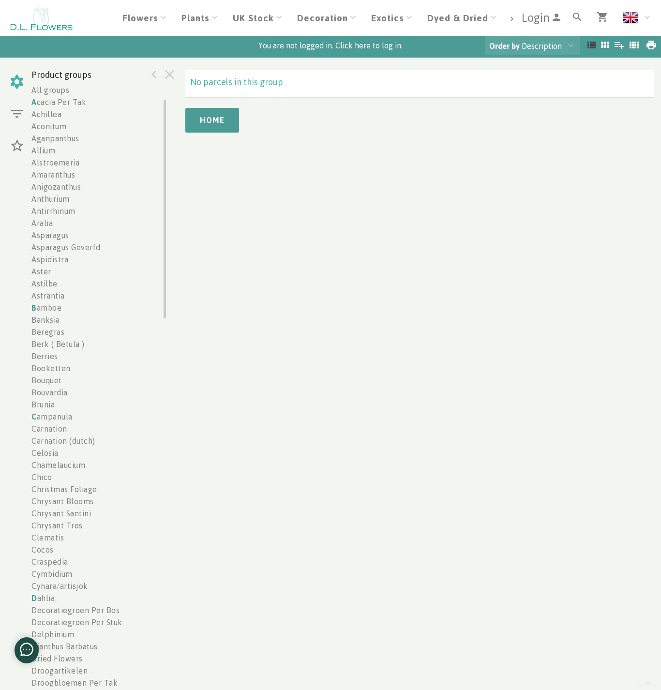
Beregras (47, 332)
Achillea (46, 114)
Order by (504, 46)
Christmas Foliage (64, 489)
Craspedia (49, 562)
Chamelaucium (58, 465)
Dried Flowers (57, 658)
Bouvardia (49, 392)
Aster (41, 271)
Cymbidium (52, 574)
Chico (41, 477)
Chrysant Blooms (62, 501)
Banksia (45, 320)
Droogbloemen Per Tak (74, 683)
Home (212, 120)
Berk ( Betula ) (58, 344)
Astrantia (48, 295)
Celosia (45, 453)
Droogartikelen (59, 670)
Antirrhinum (53, 211)
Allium (43, 150)
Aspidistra (49, 259)
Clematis (47, 537)
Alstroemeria (55, 162)
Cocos (42, 550)
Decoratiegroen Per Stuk (76, 622)
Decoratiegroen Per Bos (75, 610)
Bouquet (46, 380)
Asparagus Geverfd (66, 247)
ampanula (52, 416)
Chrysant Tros (57, 525)
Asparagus (50, 235)
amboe (46, 308)
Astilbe (44, 283)
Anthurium (50, 199)
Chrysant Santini (61, 513)
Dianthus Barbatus (64, 646)
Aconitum (48, 126)
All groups (50, 90)
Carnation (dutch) (63, 441)
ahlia (43, 598)
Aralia (42, 223)
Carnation (49, 429)
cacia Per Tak (58, 102)
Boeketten (51, 368)
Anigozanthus (56, 187)
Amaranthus (53, 175)
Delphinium (52, 634)
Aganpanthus (55, 138)
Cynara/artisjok (59, 586)
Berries (44, 356)
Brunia (43, 404)
